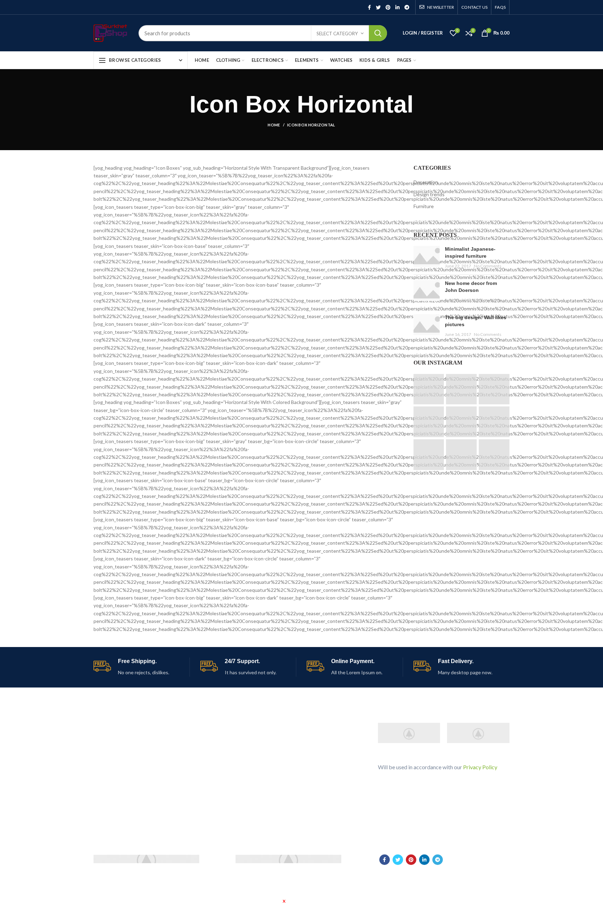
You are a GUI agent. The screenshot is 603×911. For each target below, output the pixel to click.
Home (274, 125)
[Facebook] (369, 7)
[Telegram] (407, 7)
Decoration (426, 182)
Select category (337, 33)
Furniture (424, 206)
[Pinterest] (388, 7)
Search (378, 33)
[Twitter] (378, 7)
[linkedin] (397, 7)
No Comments (487, 266)
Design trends (429, 194)
